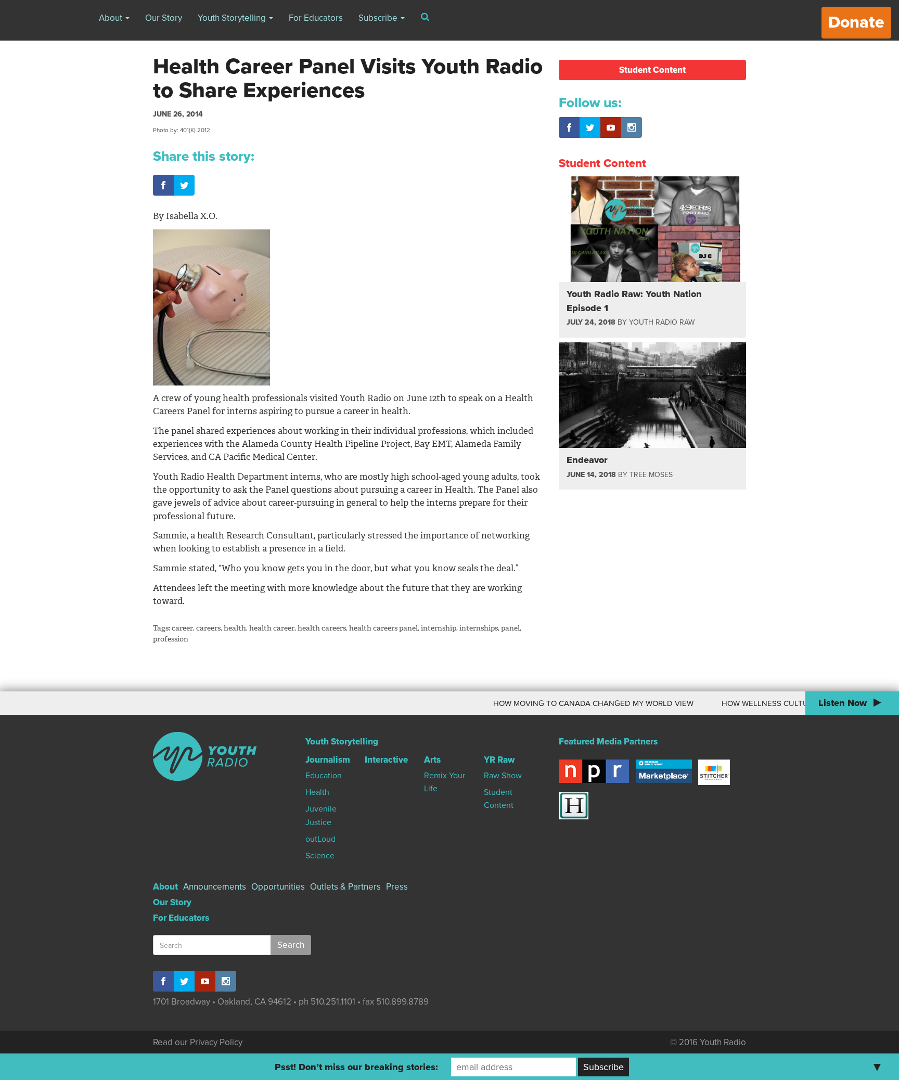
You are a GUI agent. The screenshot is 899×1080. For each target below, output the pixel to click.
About (111, 17)
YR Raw (499, 759)
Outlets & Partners (345, 886)
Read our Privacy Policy (197, 1042)
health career (271, 628)
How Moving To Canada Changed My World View (572, 703)
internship (438, 628)
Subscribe (379, 17)
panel (510, 628)
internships (478, 628)
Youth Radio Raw (662, 322)
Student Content (652, 70)
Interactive (386, 759)
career (182, 628)
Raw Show (503, 775)
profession (170, 639)
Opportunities (278, 886)
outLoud (320, 839)
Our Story (163, 17)
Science (320, 856)
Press (397, 886)
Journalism (327, 759)
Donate (856, 22)
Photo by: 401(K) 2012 (181, 130)
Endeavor (587, 460)
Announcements (214, 886)
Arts (432, 759)
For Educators (316, 17)
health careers (322, 628)
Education (323, 775)
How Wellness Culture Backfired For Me (784, 703)
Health (317, 792)
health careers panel (383, 628)
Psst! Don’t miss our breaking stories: (356, 1067)
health (235, 628)
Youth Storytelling (233, 17)
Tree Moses (651, 474)
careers (208, 628)
